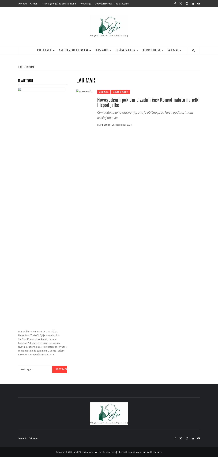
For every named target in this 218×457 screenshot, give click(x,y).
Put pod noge (44, 50)
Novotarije (85, 3)
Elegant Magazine (136, 451)
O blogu (22, 3)
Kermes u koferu (152, 50)
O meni (34, 3)
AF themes (155, 451)
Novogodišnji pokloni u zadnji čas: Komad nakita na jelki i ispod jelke (148, 102)
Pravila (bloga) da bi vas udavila (59, 3)
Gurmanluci (102, 50)
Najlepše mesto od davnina (73, 50)
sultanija (105, 124)
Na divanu (173, 50)
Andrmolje (104, 91)
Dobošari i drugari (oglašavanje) (112, 3)
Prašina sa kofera (125, 50)
